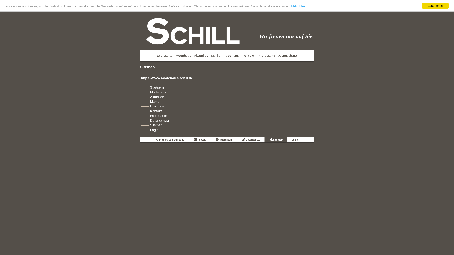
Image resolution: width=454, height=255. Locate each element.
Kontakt (156, 111)
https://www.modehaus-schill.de (167, 78)
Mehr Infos (298, 6)
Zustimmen (435, 5)
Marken (156, 101)
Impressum (158, 116)
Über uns (157, 106)
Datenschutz (159, 120)
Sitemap (156, 125)
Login (154, 130)
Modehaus (158, 92)
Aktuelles (157, 97)
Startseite (157, 87)
